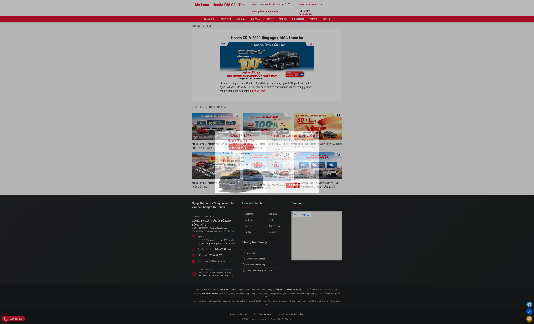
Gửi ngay (293, 185)
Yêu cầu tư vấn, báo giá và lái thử (293, 136)
